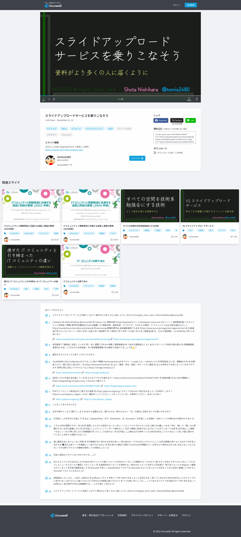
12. (50, 442)
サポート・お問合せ (167, 515)
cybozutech (29, 233)
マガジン (186, 515)
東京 (168, 230)
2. (49, 322)
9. (49, 411)
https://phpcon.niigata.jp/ (68, 399)
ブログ (113, 233)
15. (50, 478)
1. (49, 315)
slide (232, 230)
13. (50, 455)
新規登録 (190, 5)
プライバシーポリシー (142, 515)
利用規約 (122, 515)
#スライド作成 (124, 128)
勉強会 (57, 233)
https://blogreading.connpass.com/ (120, 385)
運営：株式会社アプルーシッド (98, 515)
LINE (192, 120)
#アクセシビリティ (94, 128)
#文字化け (51, 134)
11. (50, 425)
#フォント (76, 128)
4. (49, 354)
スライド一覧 (137, 158)
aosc (190, 230)
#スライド (51, 128)
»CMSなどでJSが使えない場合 (175, 129)
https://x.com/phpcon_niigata (98, 399)
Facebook (163, 120)
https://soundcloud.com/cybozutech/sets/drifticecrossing (83, 339)
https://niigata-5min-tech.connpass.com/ (64, 149)
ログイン (176, 5)
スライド (222, 230)
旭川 (211, 230)
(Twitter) (178, 120)
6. (49, 378)
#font (64, 128)
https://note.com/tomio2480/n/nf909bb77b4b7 (78, 385)
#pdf (110, 128)
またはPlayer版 (177, 124)
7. (49, 391)
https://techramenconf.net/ (68, 372)
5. (49, 361)
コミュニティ (43, 233)
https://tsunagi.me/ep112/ (97, 372)
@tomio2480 (62, 160)
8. (49, 404)
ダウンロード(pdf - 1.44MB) (170, 152)
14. (50, 462)
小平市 (56, 289)
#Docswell (66, 134)
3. (49, 344)
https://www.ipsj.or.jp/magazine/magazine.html (136, 339)
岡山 (26, 289)
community (14, 233)
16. (50, 491)
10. (50, 418)
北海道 (158, 230)
